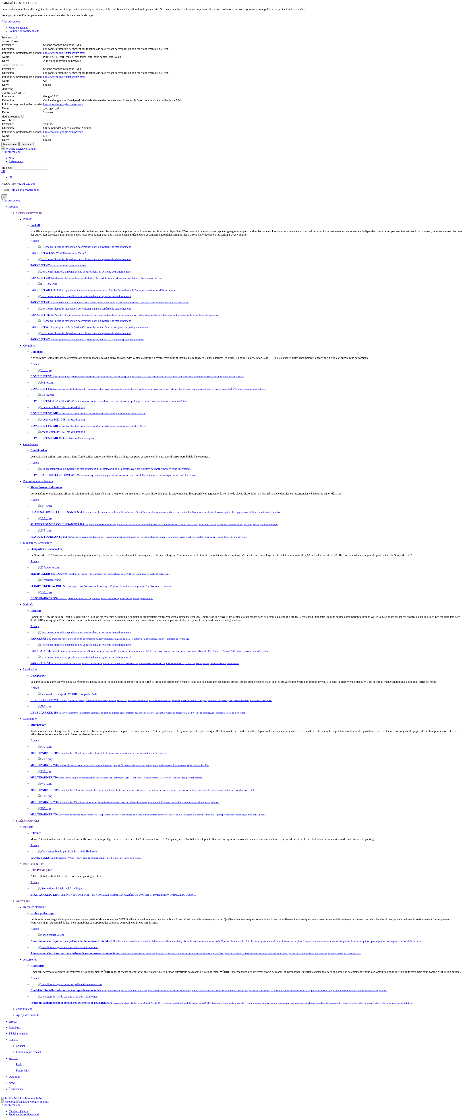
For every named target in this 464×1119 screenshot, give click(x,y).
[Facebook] (8, 1101)
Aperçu (34, 240)
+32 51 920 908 (26, 183)
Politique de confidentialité (24, 30)
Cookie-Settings (39, 1101)
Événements (16, 161)
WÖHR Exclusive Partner (20, 148)
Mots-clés (7, 167)
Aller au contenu (10, 21)
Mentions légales (18, 27)
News (12, 158)
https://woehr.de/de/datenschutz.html (64, 52)
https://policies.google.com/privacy (63, 104)
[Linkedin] (23, 1101)
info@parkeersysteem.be (25, 189)
